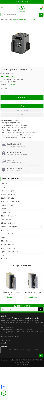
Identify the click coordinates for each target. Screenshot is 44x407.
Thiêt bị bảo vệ (6, 230)
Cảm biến (4, 184)
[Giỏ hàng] (41, 8)
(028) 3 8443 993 (14, 332)
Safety (3, 237)
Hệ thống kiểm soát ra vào (10, 252)
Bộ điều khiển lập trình (8, 191)
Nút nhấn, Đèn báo (7, 244)
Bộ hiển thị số (5, 212)
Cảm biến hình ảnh (7, 241)
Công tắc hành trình (8, 223)
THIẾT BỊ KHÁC (6, 259)
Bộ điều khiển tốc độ (8, 194)
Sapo (26, 364)
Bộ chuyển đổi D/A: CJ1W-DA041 (11, 294)
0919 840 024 (10, 329)
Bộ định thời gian (7, 205)
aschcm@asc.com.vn (12, 336)
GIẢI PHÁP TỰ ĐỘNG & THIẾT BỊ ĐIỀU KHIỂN (21, 350)
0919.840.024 (16, 162)
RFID (2, 255)
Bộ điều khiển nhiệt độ (8, 216)
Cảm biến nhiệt (6, 219)
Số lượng (4, 88)
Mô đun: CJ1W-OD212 (33, 293)
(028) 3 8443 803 (26, 329)
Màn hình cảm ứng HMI (9, 226)
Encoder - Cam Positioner (10, 234)
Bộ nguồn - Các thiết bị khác (11, 201)
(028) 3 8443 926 (27, 332)
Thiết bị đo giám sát (8, 248)
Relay (3, 187)
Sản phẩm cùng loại (22, 266)
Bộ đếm (3, 209)
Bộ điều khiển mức (7, 198)
